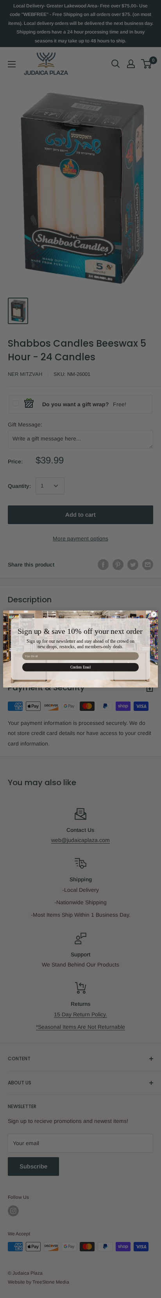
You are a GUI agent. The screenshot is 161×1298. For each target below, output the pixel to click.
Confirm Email (80, 667)
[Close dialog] (154, 614)
